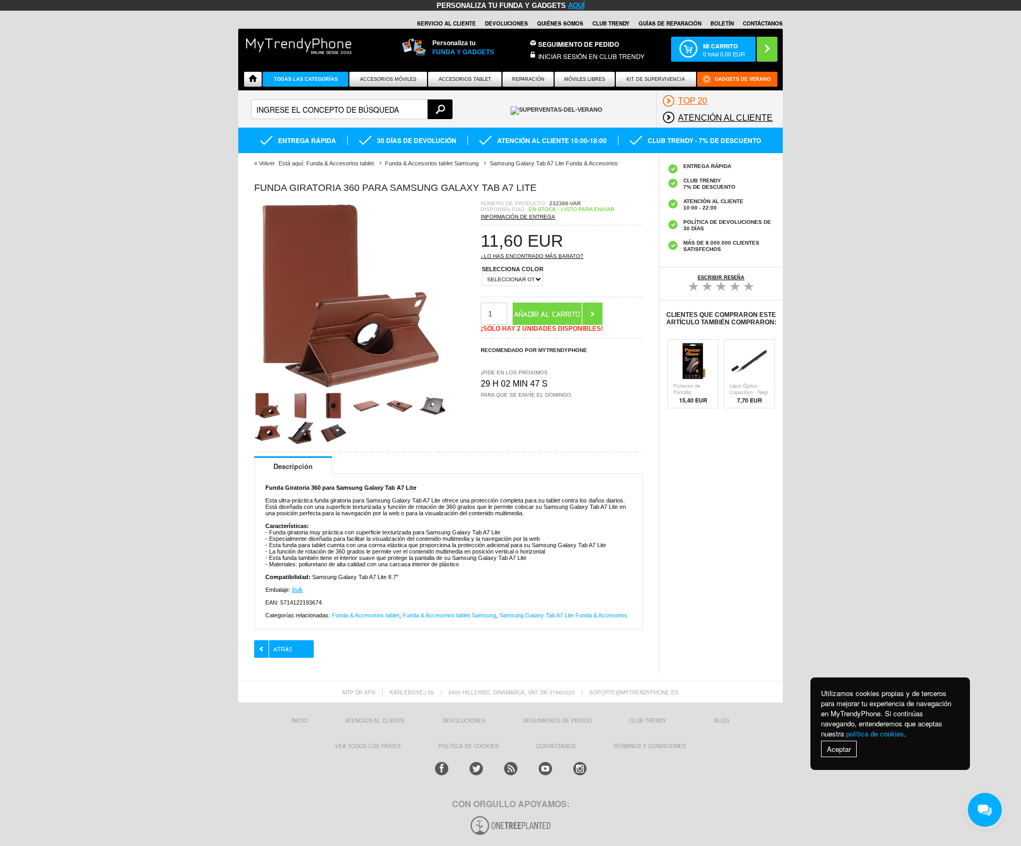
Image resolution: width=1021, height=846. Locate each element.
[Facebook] (441, 768)
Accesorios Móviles (388, 79)
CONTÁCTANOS (763, 23)
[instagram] (580, 768)
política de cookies (875, 733)
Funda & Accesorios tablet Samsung (449, 615)
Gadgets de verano (743, 79)
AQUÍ (576, 6)
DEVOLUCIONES (506, 23)
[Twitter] (476, 768)
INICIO (299, 720)
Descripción (293, 466)
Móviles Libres (584, 79)
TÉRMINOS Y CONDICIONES (649, 746)
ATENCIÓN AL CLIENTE (375, 720)
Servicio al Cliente (446, 23)
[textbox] (352, 109)
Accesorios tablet (465, 79)
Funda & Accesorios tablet (365, 615)
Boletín (722, 23)
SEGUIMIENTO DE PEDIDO (557, 720)
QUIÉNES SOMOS (560, 23)
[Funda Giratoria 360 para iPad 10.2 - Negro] (350, 389)
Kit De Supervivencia (655, 79)
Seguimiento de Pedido (578, 44)
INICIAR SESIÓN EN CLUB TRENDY (591, 56)
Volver (267, 163)
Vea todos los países (368, 746)
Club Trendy (611, 23)
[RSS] (510, 768)
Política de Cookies (468, 746)
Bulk (297, 590)
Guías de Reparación (670, 23)
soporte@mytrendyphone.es (634, 692)
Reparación (528, 79)
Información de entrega (518, 217)
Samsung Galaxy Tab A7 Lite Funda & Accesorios (563, 615)
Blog (722, 720)
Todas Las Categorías (306, 79)
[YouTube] (545, 768)
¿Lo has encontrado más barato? (532, 256)
